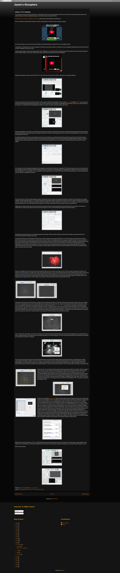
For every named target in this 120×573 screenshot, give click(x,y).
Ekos (28, 489)
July (18, 550)
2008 (17, 566)
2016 (17, 542)
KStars (42, 489)
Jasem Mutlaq (65, 522)
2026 (17, 523)
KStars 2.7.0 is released (22, 12)
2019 (17, 536)
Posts (17, 511)
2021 (17, 533)
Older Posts (85, 494)
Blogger (62, 570)
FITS (31, 489)
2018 (17, 538)
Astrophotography (22, 489)
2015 (17, 556)
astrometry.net (52, 398)
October (18, 546)
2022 (17, 531)
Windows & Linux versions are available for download (27, 18)
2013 (17, 560)
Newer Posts (18, 494)
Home (52, 494)
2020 (17, 534)
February (19, 554)
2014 (17, 558)
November (19, 544)
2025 (17, 525)
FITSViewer (35, 489)
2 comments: (35, 487)
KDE (39, 489)
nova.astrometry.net (59, 305)
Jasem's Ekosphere (25, 4)
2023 (17, 529)
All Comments (19, 513)
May (18, 552)
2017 (17, 540)
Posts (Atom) (55, 498)
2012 (17, 562)
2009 (17, 564)
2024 (17, 527)
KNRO (63, 524)
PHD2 (78, 102)
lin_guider (69, 102)
